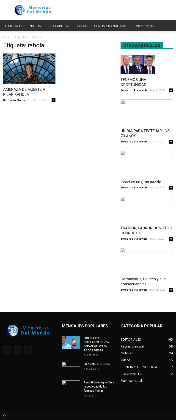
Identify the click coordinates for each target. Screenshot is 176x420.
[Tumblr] (17, 350)
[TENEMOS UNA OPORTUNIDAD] (147, 64)
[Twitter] (28, 350)
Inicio (6, 37)
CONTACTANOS (143, 26)
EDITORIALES (14, 26)
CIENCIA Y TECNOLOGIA (110, 26)
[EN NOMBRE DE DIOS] (71, 368)
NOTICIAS (36, 26)
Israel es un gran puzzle (141, 181)
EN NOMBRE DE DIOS (97, 364)
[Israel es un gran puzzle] (147, 164)
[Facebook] (7, 350)
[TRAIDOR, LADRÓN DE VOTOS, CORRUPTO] (147, 209)
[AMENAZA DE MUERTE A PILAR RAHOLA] (29, 69)
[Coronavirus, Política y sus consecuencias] (147, 261)
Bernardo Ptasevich (16, 100)
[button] (167, 26)
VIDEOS (82, 26)
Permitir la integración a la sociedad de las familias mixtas (99, 386)
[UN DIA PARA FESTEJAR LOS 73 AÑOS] (147, 112)
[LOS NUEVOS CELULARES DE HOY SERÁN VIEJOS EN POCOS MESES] (71, 342)
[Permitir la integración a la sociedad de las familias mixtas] (71, 386)
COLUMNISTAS (60, 26)
